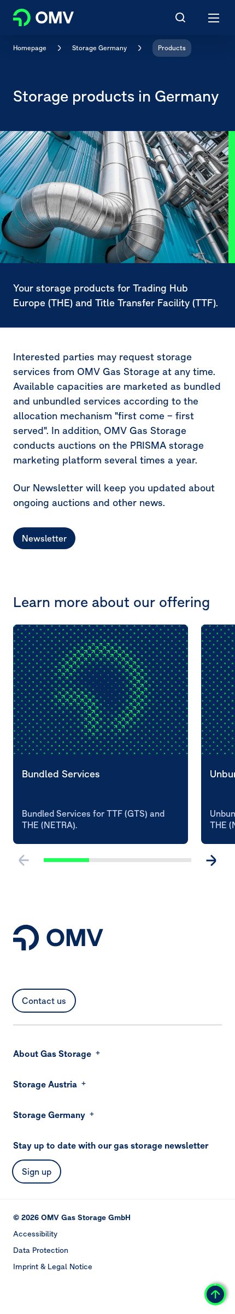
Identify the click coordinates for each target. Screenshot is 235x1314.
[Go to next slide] (211, 860)
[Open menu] (214, 17)
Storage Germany (99, 48)
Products (172, 48)
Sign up (36, 1171)
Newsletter (44, 538)
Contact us (44, 1000)
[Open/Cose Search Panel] (180, 17)
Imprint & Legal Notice (52, 1266)
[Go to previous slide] (24, 860)
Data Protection (40, 1250)
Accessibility (35, 1234)
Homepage (29, 48)
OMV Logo (34, 15)
